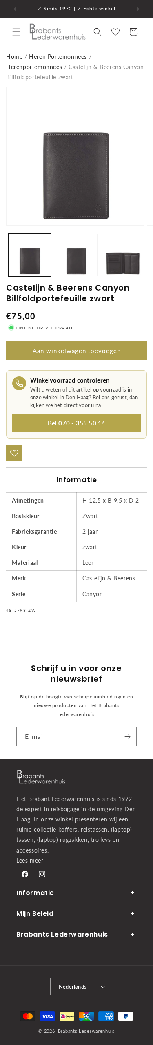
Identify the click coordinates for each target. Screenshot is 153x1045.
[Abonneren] (127, 736)
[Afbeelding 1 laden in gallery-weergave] (29, 255)
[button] (16, 32)
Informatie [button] (35, 892)
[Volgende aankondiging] (138, 9)
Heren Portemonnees (58, 56)
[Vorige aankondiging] (15, 9)
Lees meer (29, 860)
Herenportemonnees (34, 66)
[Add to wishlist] (14, 453)
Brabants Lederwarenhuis (86, 1031)
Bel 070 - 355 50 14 (77, 423)
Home (14, 56)
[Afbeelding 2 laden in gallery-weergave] (76, 255)
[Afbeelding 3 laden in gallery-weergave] (123, 255)
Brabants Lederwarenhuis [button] (62, 934)
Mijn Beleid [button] (35, 913)
